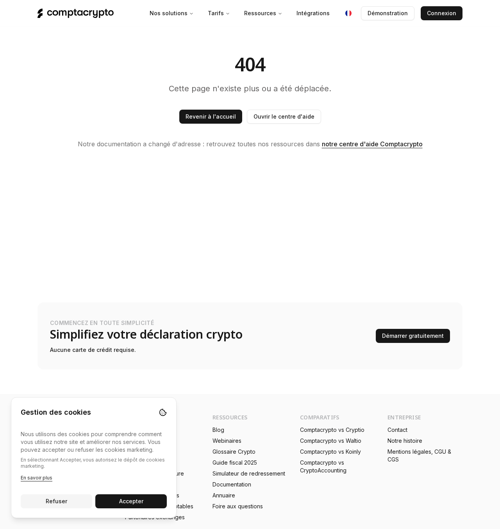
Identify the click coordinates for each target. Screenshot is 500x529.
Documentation (231, 484)
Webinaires (226, 440)
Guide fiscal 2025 (234, 462)
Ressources (260, 13)
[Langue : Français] (348, 13)
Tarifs (216, 13)
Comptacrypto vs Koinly (330, 451)
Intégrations (313, 13)
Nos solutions (169, 13)
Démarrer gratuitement (413, 335)
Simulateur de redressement (248, 473)
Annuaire (223, 495)
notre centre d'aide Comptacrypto (372, 144)
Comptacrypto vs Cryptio (332, 429)
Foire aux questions (237, 506)
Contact (397, 429)
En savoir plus (36, 478)
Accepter (131, 501)
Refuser (56, 501)
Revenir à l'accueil (211, 116)
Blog (218, 429)
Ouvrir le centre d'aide (284, 116)
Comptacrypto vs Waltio (330, 440)
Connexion (441, 13)
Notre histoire (405, 440)
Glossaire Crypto (233, 451)
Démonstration (388, 13)
